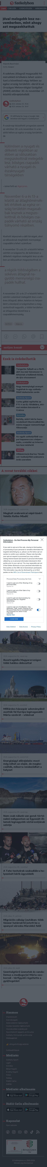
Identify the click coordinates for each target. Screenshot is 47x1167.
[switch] (38, 584)
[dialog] (23, 583)
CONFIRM (14, 619)
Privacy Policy (36, 627)
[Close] (43, 540)
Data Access (23, 627)
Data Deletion (11, 627)
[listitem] (23, 579)
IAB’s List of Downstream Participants (26, 572)
